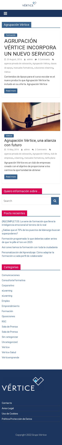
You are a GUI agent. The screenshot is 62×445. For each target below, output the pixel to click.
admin (30, 59)
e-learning (18, 158)
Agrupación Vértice (41, 63)
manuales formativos (23, 68)
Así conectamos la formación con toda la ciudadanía (30, 247)
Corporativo (8, 285)
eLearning (7, 290)
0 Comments (44, 59)
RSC (4, 321)
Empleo (6, 301)
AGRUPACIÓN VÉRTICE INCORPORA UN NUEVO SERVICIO (30, 47)
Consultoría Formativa (13, 280)
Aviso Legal (8, 408)
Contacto (7, 403)
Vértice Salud (9, 352)
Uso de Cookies (10, 413)
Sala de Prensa (10, 326)
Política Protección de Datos (17, 419)
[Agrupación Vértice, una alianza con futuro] (31, 104)
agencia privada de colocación (17, 63)
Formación (11, 35)
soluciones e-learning (43, 68)
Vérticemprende (10, 357)
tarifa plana (50, 158)
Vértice (7, 72)
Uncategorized (10, 342)
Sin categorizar (10, 337)
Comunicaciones (11, 275)
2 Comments (41, 149)
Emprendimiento (11, 306)
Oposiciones (8, 316)
